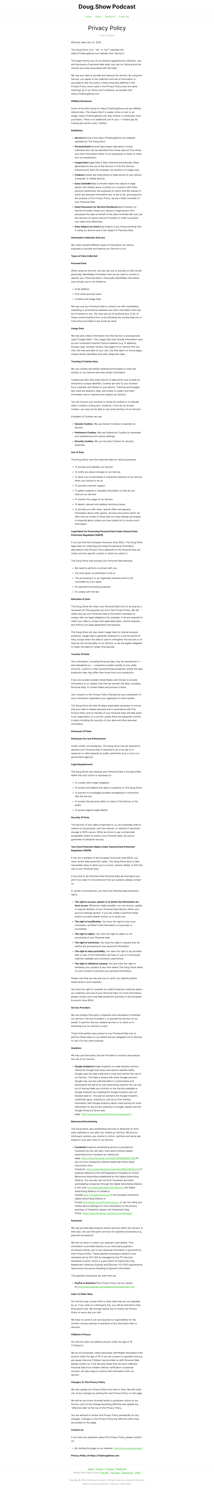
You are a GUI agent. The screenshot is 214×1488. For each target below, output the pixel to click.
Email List (124, 16)
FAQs (137, 1472)
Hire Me (104, 1472)
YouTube (115, 1472)
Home (88, 16)
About (98, 16)
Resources (127, 1472)
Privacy (100, 1469)
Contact (110, 1469)
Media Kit (110, 16)
